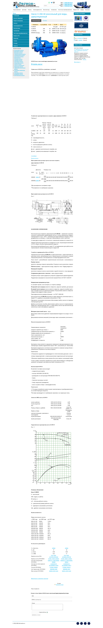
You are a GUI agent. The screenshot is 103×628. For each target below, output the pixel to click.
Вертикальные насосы (19, 75)
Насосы (30, 9)
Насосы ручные (17, 64)
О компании (16, 15)
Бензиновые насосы (19, 50)
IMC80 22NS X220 (53, 571)
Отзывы (15, 43)
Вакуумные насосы (18, 51)
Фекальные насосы (18, 66)
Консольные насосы (18, 56)
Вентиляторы (46, 9)
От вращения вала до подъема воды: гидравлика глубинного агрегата (81, 51)
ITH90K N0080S (54, 567)
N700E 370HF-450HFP (53, 558)
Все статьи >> (77, 62)
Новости (16, 45)
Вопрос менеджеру (18, 20)
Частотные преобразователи (65, 9)
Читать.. (84, 59)
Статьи (15, 40)
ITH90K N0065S (66, 567)
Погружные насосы (18, 61)
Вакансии (16, 38)
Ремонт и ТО (76, 9)
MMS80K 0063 (66, 569)
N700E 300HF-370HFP (66, 558)
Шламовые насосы (18, 74)
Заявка (82, 9)
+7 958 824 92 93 (67, 6)
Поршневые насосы (18, 62)
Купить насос (36, 64)
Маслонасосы (17, 57)
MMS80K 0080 (53, 569)
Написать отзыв (59, 584)
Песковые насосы (18, 59)
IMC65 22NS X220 (66, 571)
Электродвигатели (37, 9)
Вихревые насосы (18, 52)
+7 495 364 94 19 (67, 2)
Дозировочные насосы (19, 55)
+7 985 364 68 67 (67, 4)
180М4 (66, 548)
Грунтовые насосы (18, 72)
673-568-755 (80, 38)
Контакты (87, 9)
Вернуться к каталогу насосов (39, 578)
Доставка (24, 9)
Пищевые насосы (18, 60)
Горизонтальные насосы (20, 54)
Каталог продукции (18, 18)
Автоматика (54, 9)
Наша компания (17, 9)
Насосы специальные (19, 65)
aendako (80, 40)
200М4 (53, 548)
